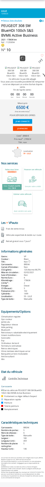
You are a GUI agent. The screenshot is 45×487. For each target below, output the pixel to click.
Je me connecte (23, 121)
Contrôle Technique (18, 378)
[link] (12, 178)
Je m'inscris (22, 128)
